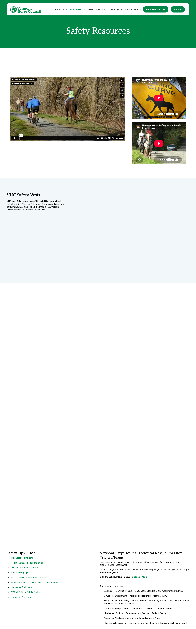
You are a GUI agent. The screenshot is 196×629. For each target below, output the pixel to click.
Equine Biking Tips (19, 572)
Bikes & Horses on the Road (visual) (28, 577)
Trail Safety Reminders (22, 557)
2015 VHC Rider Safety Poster (25, 592)
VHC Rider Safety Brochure (24, 567)
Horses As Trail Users (21, 587)
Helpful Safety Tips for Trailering (27, 562)
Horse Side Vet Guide (21, 597)
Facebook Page (139, 577)
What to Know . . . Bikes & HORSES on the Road (34, 582)
